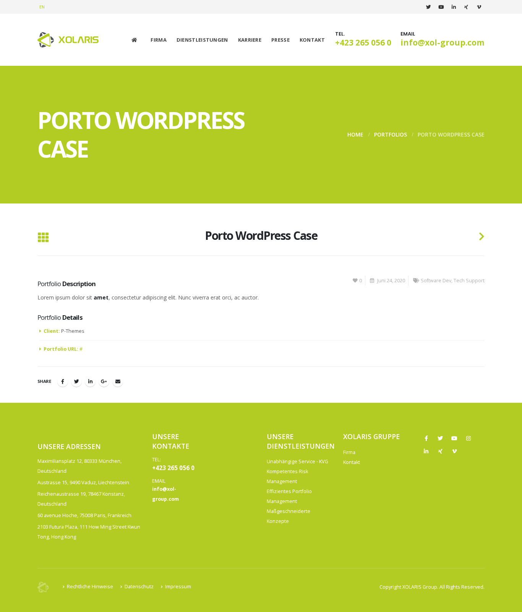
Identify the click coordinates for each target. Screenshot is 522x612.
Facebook (62, 381)
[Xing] (466, 7)
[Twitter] (428, 7)
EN (42, 7)
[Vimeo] (478, 7)
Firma (159, 39)
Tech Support (469, 280)
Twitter (76, 381)
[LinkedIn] (453, 7)
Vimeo (454, 451)
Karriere (249, 39)
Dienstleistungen (202, 39)
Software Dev (436, 280)
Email (117, 381)
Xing (440, 451)
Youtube (454, 438)
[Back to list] (43, 238)
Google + (104, 381)
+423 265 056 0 (363, 42)
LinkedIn (90, 381)
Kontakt (312, 39)
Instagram (468, 438)
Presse (280, 39)
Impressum (178, 586)
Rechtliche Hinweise (90, 586)
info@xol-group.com (442, 42)
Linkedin (426, 451)
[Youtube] (441, 7)
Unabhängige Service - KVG (297, 461)
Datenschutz (139, 586)
